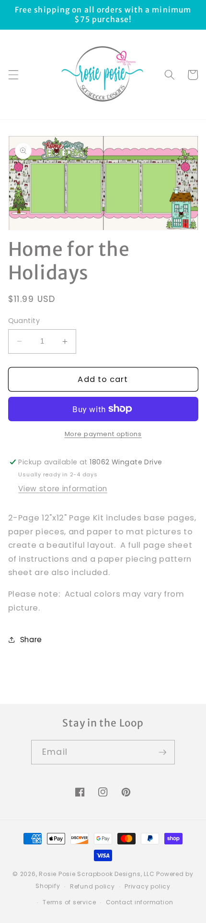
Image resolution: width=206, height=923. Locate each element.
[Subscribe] (162, 752)
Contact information (139, 902)
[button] (12, 74)
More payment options (103, 433)
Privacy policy (148, 886)
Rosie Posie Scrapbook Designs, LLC (96, 874)
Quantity (24, 320)
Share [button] (31, 640)
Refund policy (92, 886)
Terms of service (69, 902)
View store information (62, 489)
